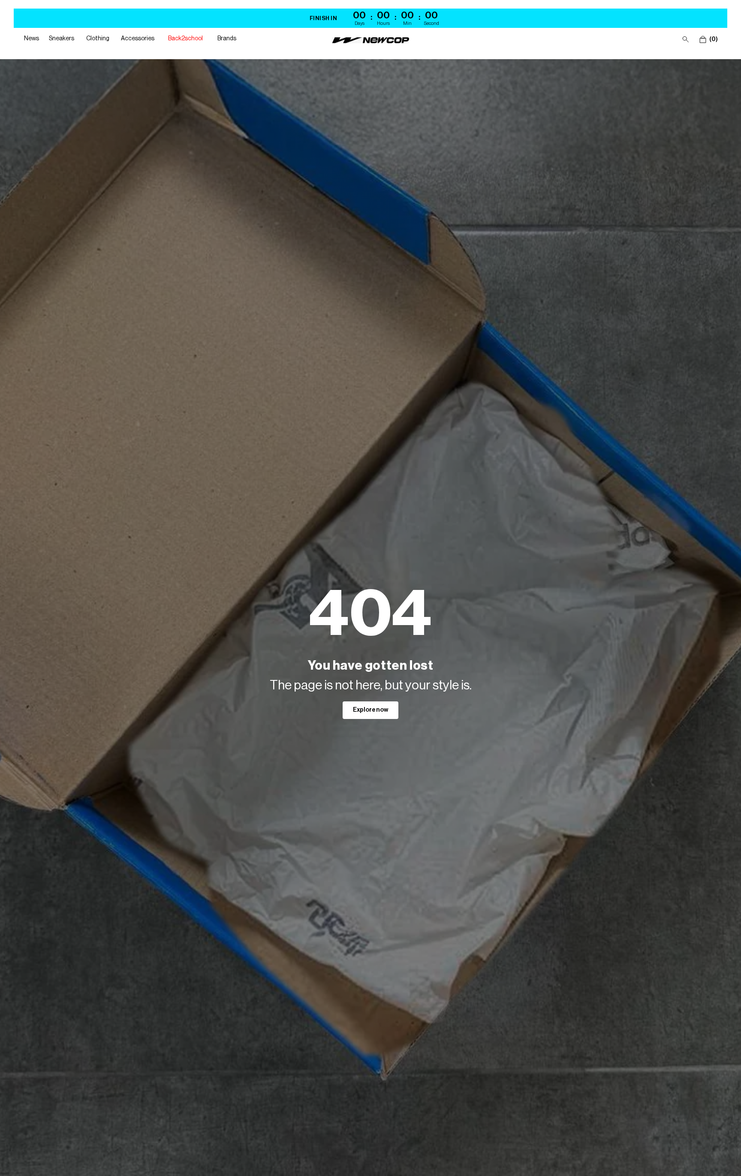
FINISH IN (323, 18)
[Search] (686, 39)
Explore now (370, 710)
